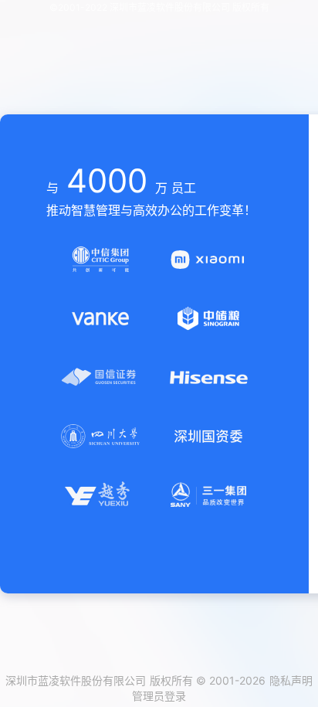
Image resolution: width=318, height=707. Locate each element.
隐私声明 (291, 680)
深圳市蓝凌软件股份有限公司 (75, 680)
